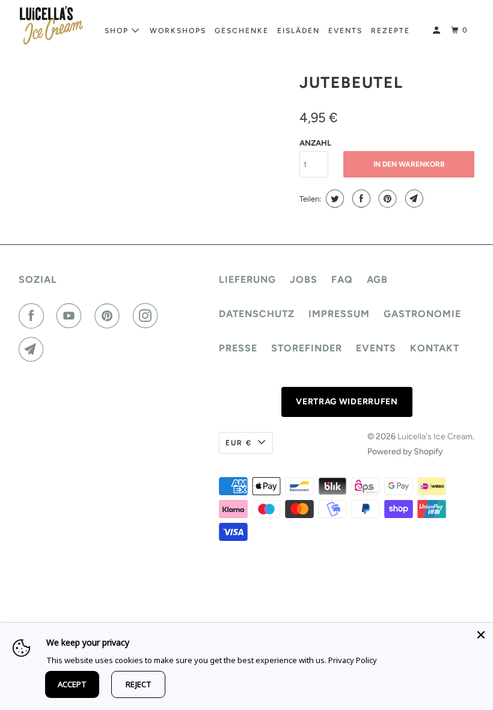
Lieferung (247, 279)
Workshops (178, 30)
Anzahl (315, 142)
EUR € (238, 443)
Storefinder (306, 348)
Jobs (303, 279)
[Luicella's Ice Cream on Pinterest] (109, 316)
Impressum (339, 314)
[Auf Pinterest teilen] (386, 199)
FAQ (342, 279)
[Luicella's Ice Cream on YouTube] (72, 316)
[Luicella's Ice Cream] (52, 25)
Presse (238, 348)
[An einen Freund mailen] (412, 199)
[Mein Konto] (437, 30)
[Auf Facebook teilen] (359, 199)
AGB (377, 279)
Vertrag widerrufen (347, 402)
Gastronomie (422, 314)
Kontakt (434, 348)
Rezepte (390, 30)
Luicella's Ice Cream (435, 436)
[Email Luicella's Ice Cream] (34, 349)
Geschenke (242, 30)
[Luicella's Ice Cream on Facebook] (34, 316)
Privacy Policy (352, 660)
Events (345, 30)
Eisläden (298, 30)
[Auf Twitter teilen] (333, 199)
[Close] (481, 635)
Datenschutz (257, 314)
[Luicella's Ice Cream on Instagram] (148, 316)
